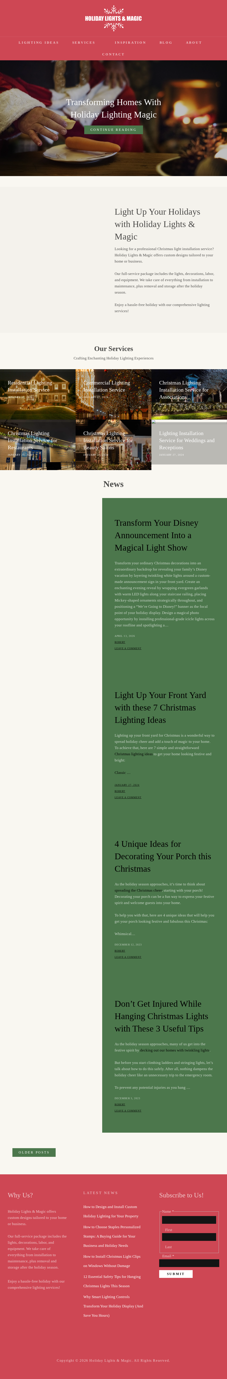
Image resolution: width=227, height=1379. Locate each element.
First (168, 1230)
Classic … (123, 773)
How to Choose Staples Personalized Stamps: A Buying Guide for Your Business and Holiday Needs (112, 1236)
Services (83, 42)
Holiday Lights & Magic (110, 1360)
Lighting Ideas (39, 42)
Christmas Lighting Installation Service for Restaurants (32, 440)
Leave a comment (128, 648)
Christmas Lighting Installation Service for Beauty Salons (108, 440)
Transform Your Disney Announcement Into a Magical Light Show (156, 535)
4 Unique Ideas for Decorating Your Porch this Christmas (163, 856)
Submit (176, 1274)
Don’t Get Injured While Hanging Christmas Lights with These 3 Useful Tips (161, 1016)
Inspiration (130, 42)
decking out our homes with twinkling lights (174, 1050)
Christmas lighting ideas (134, 754)
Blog (166, 42)
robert (120, 642)
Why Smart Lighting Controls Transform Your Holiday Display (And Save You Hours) (113, 1306)
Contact (113, 54)
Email (168, 1256)
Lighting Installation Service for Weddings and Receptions (187, 440)
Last (168, 1247)
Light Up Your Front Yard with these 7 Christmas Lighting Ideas (160, 707)
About (194, 42)
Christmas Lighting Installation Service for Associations (184, 390)
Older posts (34, 1152)
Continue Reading (116, 131)
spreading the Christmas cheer (138, 890)
